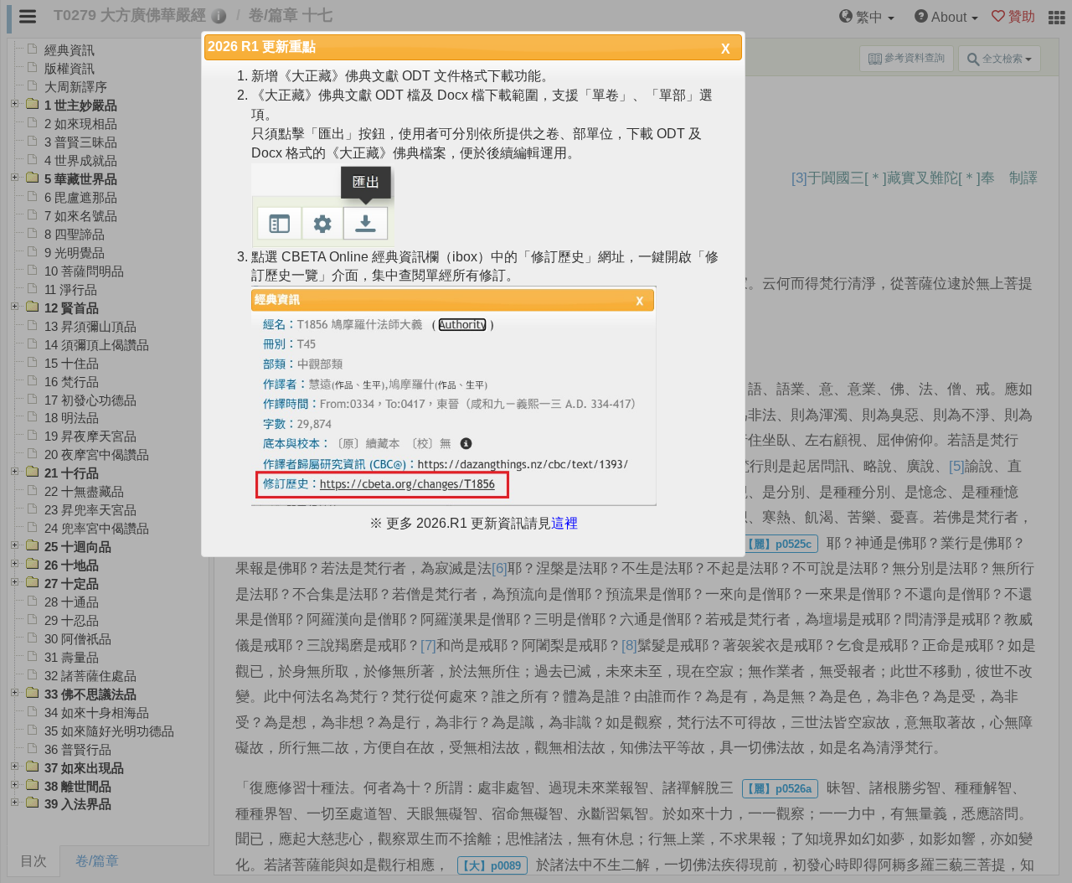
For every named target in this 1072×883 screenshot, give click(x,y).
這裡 (564, 523)
